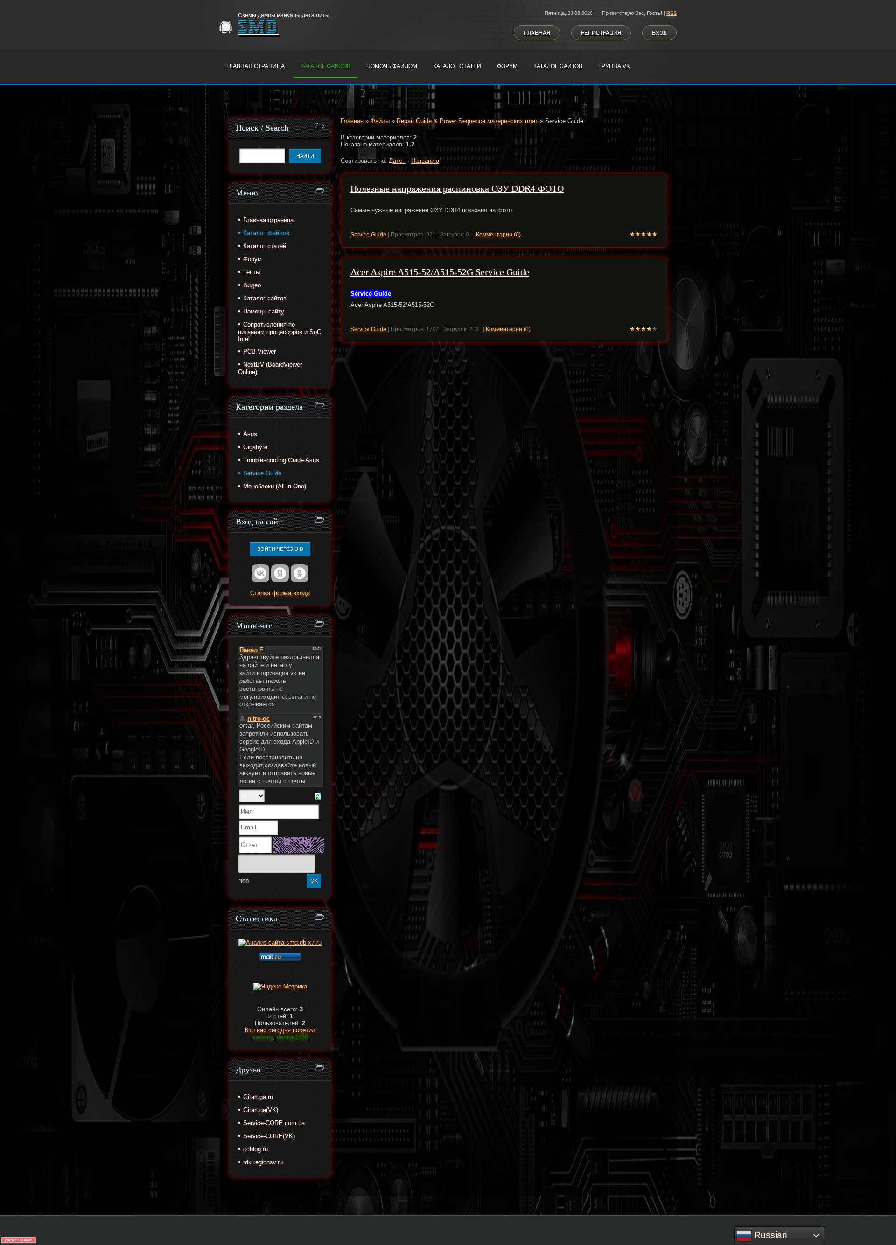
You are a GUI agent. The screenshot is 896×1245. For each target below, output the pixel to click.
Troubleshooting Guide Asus (281, 460)
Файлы (380, 121)
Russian (769, 1235)
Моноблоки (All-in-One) (274, 486)
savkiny (262, 1037)
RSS (671, 13)
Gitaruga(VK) (260, 1109)
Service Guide (368, 234)
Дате (395, 160)
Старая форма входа (280, 593)
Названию (425, 160)
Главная (537, 32)
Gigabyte (255, 447)
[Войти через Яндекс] (280, 573)
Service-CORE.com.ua (274, 1123)
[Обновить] (318, 795)
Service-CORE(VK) (269, 1136)
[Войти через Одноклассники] (299, 573)
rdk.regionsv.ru (263, 1162)
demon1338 (292, 1037)
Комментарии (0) (498, 234)
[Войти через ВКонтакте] (260, 573)
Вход (659, 32)
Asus (250, 434)
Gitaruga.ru (258, 1096)
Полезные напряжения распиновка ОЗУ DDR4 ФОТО (457, 188)
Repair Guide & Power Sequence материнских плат (467, 121)
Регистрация (601, 32)
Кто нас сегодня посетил (280, 1030)
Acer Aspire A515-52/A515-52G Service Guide (439, 272)
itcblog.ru (255, 1149)
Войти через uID (280, 549)
